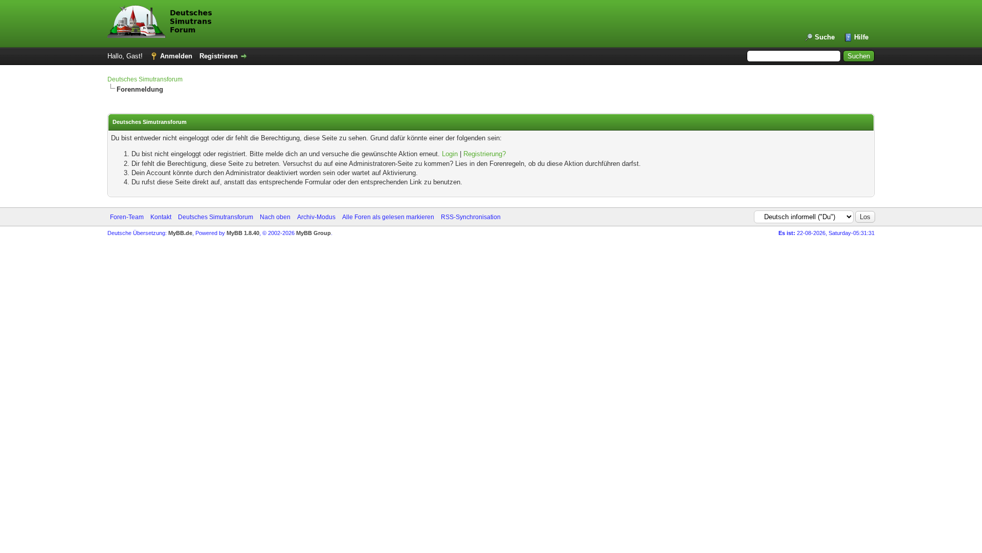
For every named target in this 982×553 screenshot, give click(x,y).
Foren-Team (127, 217)
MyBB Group (313, 233)
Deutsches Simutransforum (145, 79)
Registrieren (218, 56)
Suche (825, 37)
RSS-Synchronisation (471, 217)
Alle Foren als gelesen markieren (388, 217)
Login (450, 154)
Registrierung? (484, 154)
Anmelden (176, 56)
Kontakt (160, 217)
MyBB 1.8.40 (243, 233)
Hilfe (861, 37)
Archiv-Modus (316, 217)
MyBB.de (180, 233)
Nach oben (275, 217)
